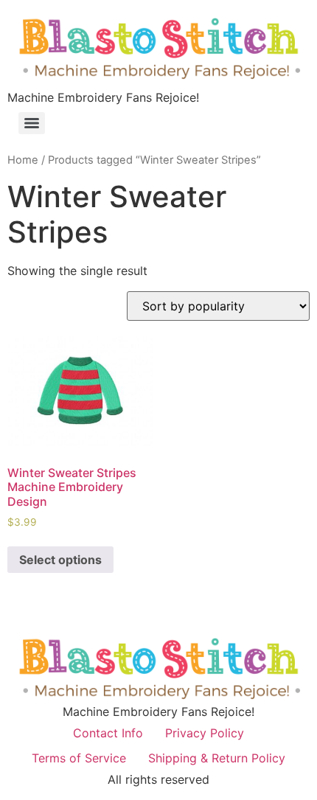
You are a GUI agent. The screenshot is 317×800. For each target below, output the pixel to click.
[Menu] (31, 123)
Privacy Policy (204, 733)
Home (22, 160)
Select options (60, 559)
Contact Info (108, 733)
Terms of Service (79, 758)
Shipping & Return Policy (216, 758)
